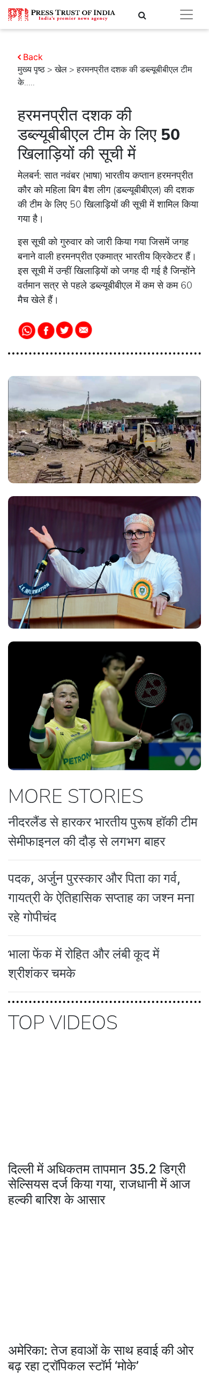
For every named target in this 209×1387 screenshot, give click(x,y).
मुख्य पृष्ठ (31, 70)
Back (33, 56)
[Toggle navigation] (186, 14)
